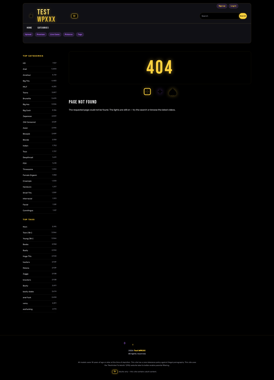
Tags (80, 34)
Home (29, 27)
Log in (233, 6)
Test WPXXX (140, 350)
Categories (43, 27)
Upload (28, 34)
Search (243, 16)
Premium (41, 34)
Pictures (68, 34)
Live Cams (54, 34)
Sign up (222, 6)
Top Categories (33, 56)
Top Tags (29, 219)
